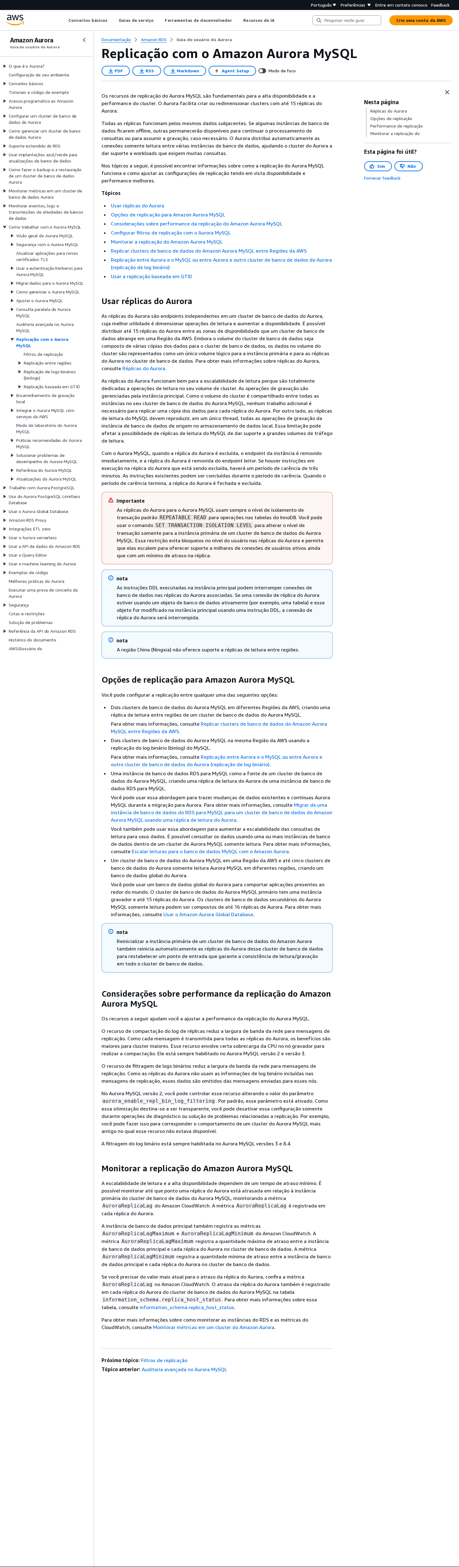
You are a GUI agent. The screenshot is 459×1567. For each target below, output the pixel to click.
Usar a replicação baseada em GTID (151, 276)
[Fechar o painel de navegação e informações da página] (447, 92)
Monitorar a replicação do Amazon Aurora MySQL (167, 242)
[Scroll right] (279, 20)
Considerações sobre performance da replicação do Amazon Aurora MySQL (196, 223)
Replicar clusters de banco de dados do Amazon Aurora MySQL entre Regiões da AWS (209, 251)
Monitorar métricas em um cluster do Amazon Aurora (213, 1327)
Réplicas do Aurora (143, 368)
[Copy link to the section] (96, 301)
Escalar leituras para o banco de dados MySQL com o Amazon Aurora (210, 851)
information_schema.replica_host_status (187, 1307)
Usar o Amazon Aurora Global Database (208, 914)
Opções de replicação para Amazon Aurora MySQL (168, 214)
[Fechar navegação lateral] (84, 40)
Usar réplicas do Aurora (137, 205)
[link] (204, 39)
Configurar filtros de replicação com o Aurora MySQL (171, 233)
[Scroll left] (64, 20)
